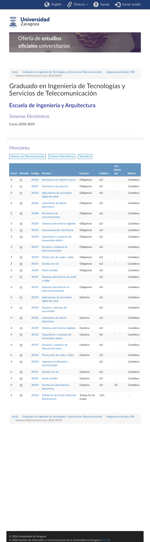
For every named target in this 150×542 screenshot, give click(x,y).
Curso (13, 173)
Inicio (15, 72)
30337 (35, 247)
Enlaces (79, 4)
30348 (35, 361)
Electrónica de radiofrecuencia (59, 180)
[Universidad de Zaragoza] (29, 22)
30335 (35, 237)
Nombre (46, 173)
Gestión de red (50, 264)
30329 (35, 223)
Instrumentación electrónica (57, 230)
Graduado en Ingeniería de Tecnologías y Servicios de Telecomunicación (62, 72)
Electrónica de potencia (55, 186)
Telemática (85, 156)
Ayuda (104, 4)
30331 (35, 277)
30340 (35, 307)
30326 (35, 203)
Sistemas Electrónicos (62, 156)
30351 (35, 264)
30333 (35, 193)
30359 (35, 385)
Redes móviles (50, 270)
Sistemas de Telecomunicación (27, 156)
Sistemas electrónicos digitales (59, 223)
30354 (35, 270)
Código (35, 173)
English (55, 4)
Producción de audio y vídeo (58, 257)
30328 (35, 213)
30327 (35, 186)
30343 (35, 257)
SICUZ (105, 540)
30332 (35, 287)
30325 (35, 180)
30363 (35, 395)
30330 (35, 230)
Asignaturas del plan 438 (120, 72)
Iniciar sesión (130, 4)
